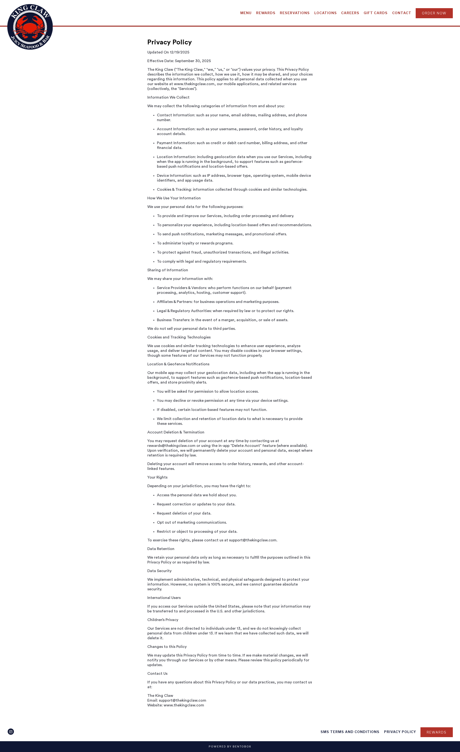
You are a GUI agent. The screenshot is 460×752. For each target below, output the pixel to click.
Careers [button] (350, 13)
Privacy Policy (400, 732)
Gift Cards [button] (376, 13)
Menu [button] (246, 13)
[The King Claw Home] (30, 26)
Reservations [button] (295, 13)
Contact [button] (401, 13)
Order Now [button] (434, 13)
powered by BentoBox (230, 746)
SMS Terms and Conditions (350, 732)
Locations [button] (325, 13)
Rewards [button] (266, 13)
